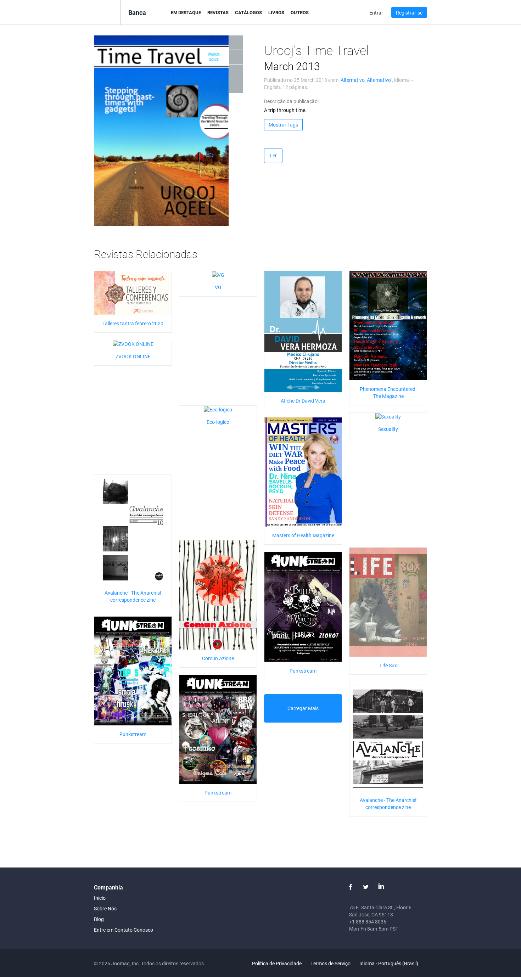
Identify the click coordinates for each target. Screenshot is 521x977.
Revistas (218, 12)
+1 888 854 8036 (367, 921)
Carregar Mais (303, 708)
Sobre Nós (105, 908)
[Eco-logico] (218, 409)
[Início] (107, 12)
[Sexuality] (388, 416)
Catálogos (248, 12)
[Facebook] (350, 887)
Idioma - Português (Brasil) (389, 963)
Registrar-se (409, 12)
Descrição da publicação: (291, 101)
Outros (300, 12)
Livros (276, 12)
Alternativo (353, 80)
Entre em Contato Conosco (123, 929)
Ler (273, 155)
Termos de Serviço (330, 963)
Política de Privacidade (277, 963)
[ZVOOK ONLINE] (133, 343)
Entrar (376, 12)
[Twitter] (366, 887)
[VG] (218, 274)
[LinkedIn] (381, 887)
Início (100, 897)
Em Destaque (186, 12)
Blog (99, 919)
